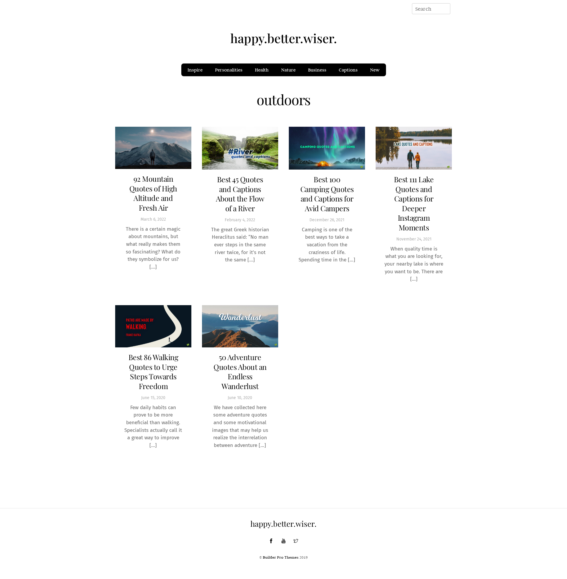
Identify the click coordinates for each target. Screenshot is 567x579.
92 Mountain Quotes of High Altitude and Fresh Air (153, 193)
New (374, 70)
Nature (288, 70)
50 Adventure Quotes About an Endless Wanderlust (240, 371)
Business (317, 70)
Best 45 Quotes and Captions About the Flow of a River (240, 193)
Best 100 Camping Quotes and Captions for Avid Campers (327, 193)
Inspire (195, 70)
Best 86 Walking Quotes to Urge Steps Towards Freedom (153, 371)
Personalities (228, 70)
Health (261, 70)
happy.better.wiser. (283, 38)
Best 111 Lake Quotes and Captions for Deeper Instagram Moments (414, 203)
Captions (348, 70)
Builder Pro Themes (281, 557)
